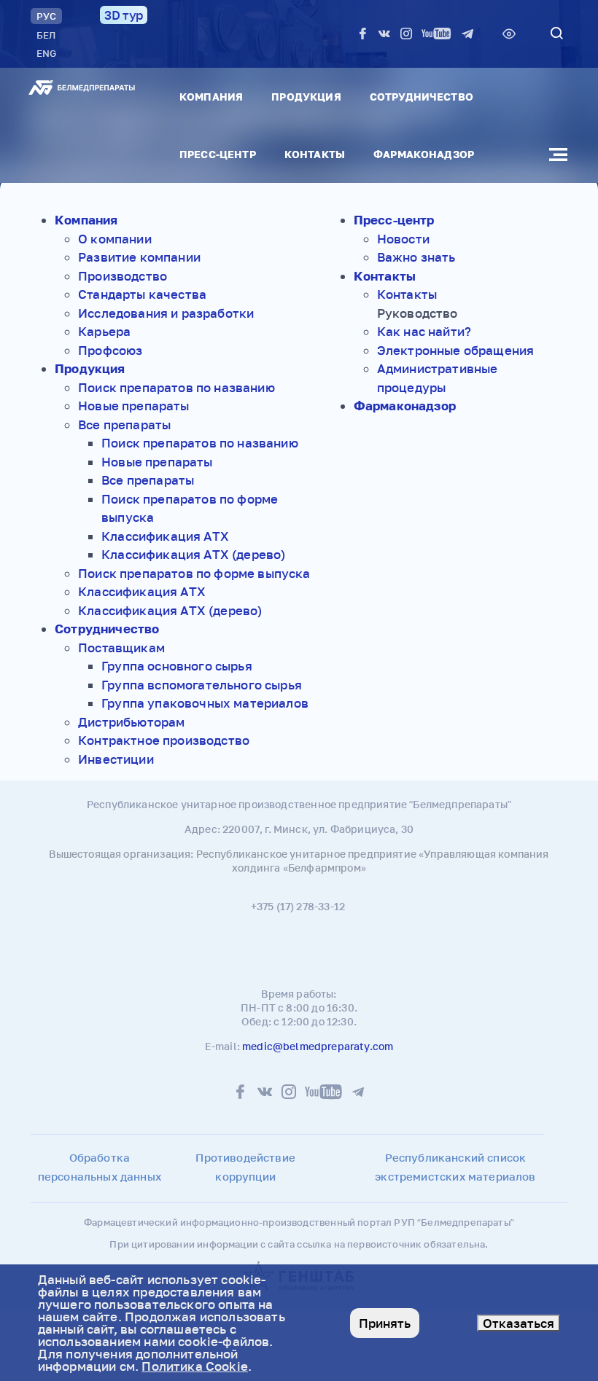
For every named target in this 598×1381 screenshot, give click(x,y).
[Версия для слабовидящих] (509, 33)
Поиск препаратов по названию (176, 387)
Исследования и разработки (166, 313)
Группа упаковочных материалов (204, 703)
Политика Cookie (194, 1366)
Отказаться (518, 1323)
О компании (115, 238)
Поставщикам (121, 647)
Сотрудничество (421, 96)
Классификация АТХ (165, 536)
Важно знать (416, 257)
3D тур (123, 15)
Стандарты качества (142, 294)
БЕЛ (45, 35)
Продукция (306, 96)
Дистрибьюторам (131, 721)
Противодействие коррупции (245, 1167)
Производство (122, 275)
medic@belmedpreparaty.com (317, 1046)
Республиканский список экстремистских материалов (455, 1167)
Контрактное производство (163, 740)
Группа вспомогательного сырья (201, 684)
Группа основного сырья (176, 665)
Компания (211, 96)
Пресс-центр (217, 154)
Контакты (314, 154)
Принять (385, 1323)
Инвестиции (116, 759)
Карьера (104, 331)
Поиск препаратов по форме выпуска (194, 573)
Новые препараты (134, 405)
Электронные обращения (456, 350)
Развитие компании (139, 257)
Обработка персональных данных (99, 1167)
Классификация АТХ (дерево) (193, 554)
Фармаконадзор (423, 154)
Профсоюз (110, 350)
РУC (46, 16)
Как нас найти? (424, 331)
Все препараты (124, 424)
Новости (403, 238)
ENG (46, 53)
